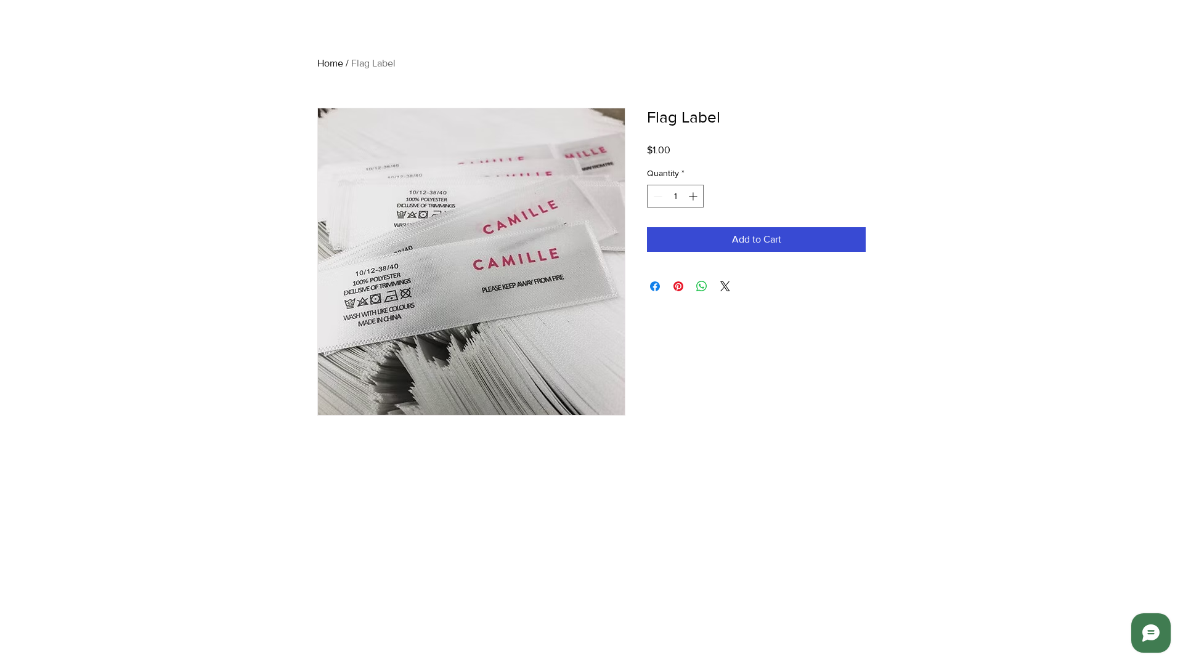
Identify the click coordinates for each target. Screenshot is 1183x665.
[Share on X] (725, 286)
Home (330, 63)
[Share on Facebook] (655, 286)
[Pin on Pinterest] (678, 286)
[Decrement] (656, 196)
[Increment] (694, 196)
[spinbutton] (675, 196)
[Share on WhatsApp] (701, 286)
